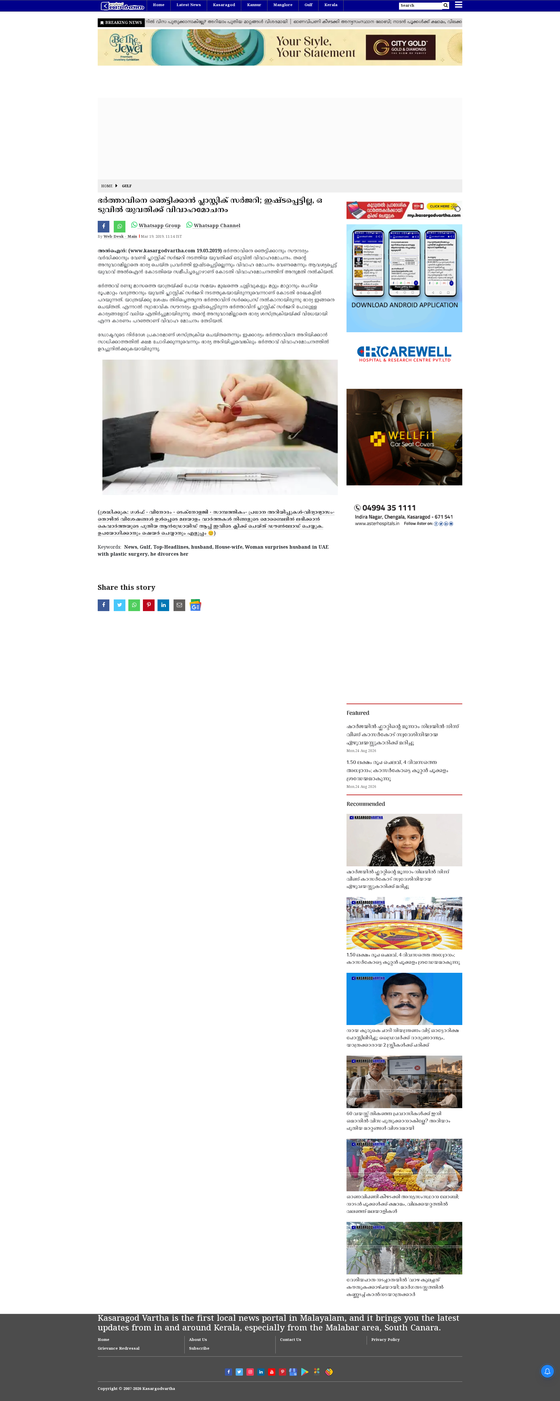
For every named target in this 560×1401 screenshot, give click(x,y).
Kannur (254, 5)
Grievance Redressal (118, 1348)
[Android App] (303, 1370)
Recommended (365, 804)
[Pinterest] (282, 1372)
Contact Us (290, 1340)
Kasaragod (224, 5)
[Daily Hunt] (315, 1370)
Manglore (283, 5)
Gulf (308, 5)
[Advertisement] (273, 138)
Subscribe (199, 1348)
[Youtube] (271, 1372)
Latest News (188, 5)
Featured (357, 713)
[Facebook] (228, 1372)
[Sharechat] (328, 1370)
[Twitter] (239, 1372)
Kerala (330, 5)
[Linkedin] (261, 1372)
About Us (198, 1340)
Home (158, 5)
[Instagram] (250, 1372)
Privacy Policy (385, 1340)
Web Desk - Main (120, 237)
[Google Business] (291, 1370)
